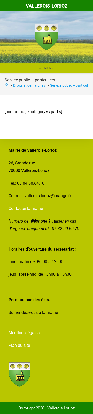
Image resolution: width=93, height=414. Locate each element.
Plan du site (19, 345)
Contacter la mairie (26, 208)
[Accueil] (6, 85)
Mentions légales (24, 332)
